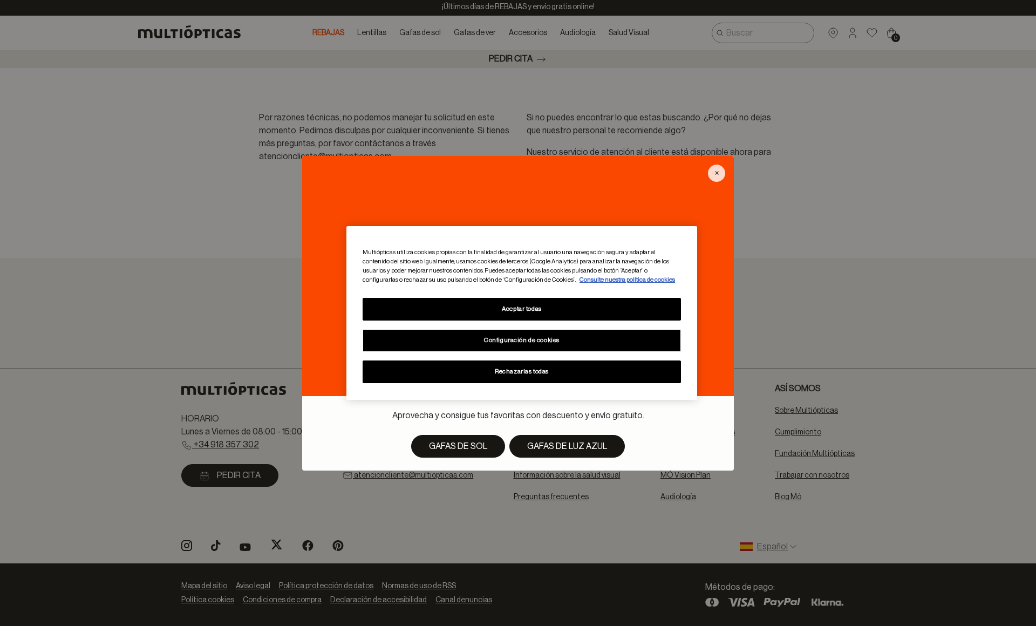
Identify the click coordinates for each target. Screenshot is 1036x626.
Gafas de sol (458, 446)
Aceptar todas (521, 309)
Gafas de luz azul (567, 446)
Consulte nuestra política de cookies (627, 280)
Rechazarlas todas (522, 372)
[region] (521, 313)
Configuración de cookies (522, 340)
